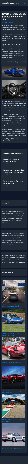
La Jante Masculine (10, 3)
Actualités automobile (8, 163)
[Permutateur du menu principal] (24, 3)
